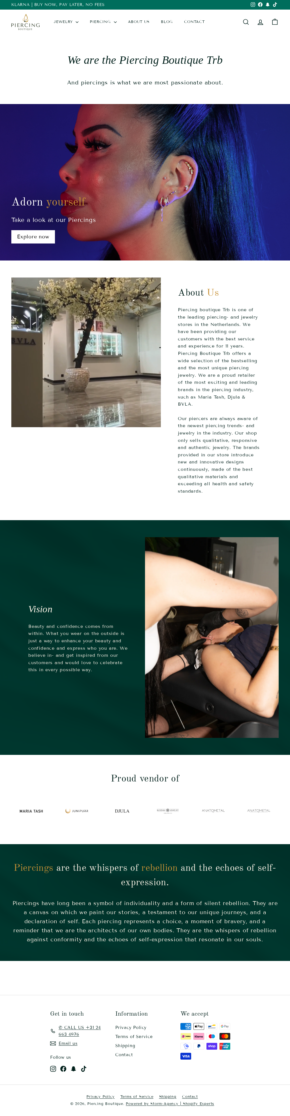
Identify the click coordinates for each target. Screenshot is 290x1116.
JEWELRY (64, 22)
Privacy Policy (131, 1027)
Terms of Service (134, 1036)
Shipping (125, 1045)
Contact (124, 1054)
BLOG (167, 22)
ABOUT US (139, 22)
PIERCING (101, 22)
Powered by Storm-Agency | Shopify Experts (170, 1104)
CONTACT (194, 22)
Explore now (33, 237)
